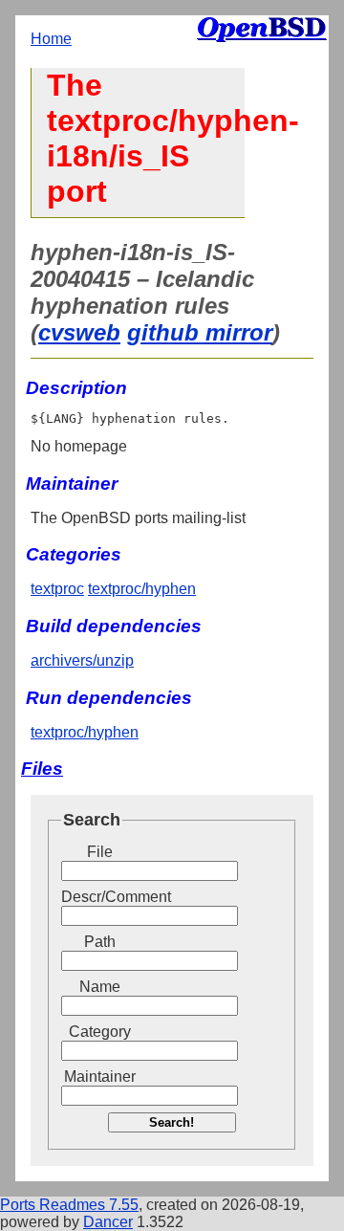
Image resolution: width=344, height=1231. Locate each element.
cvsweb (79, 332)
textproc (57, 589)
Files (42, 768)
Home (51, 39)
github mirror (199, 332)
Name (99, 986)
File (100, 852)
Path (100, 942)
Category (100, 1031)
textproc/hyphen (142, 589)
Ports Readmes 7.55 (69, 1205)
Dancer (108, 1222)
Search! (171, 1122)
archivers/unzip (82, 660)
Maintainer (100, 1076)
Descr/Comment (99, 897)
